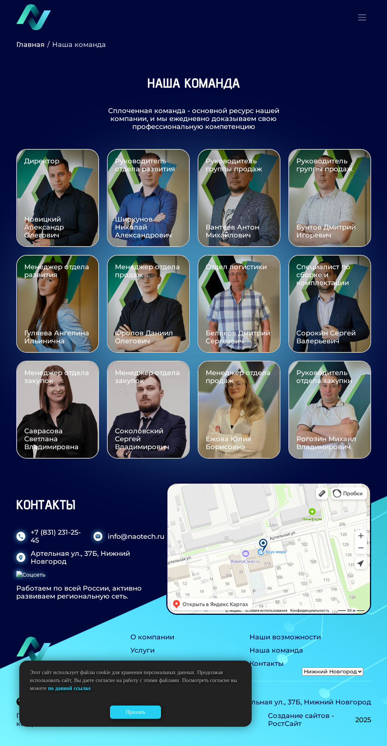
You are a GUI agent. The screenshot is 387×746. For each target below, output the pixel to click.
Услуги (142, 650)
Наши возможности (285, 637)
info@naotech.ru (136, 536)
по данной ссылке (69, 688)
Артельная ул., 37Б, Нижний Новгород (80, 557)
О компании (152, 637)
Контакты (266, 663)
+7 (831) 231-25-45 (56, 536)
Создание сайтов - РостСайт (301, 719)
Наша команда (276, 650)
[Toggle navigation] (362, 17)
